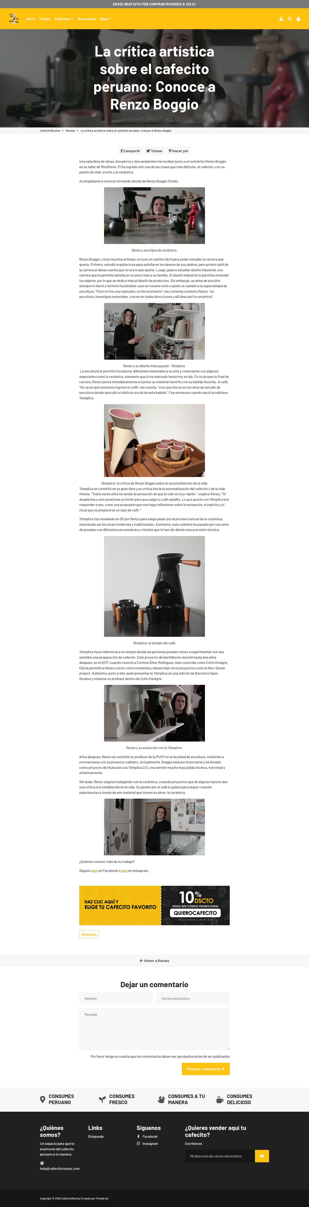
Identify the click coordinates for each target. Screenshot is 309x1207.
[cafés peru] (154, 924)
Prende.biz (102, 1198)
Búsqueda (96, 1136)
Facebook (150, 1136)
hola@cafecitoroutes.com (60, 1168)
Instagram (150, 1143)
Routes (70, 130)
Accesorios (87, 19)
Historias (89, 934)
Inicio (30, 19)
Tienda (44, 19)
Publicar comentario (204, 1069)
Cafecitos (62, 19)
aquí (94, 870)
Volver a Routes (156, 960)
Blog (104, 19)
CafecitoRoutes (50, 130)
